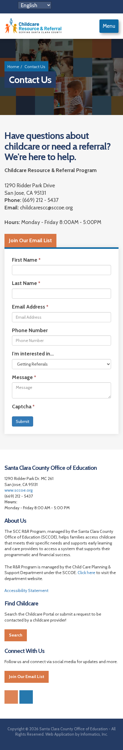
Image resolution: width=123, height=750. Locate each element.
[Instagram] (26, 697)
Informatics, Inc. (94, 734)
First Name (24, 260)
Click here (86, 572)
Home (13, 66)
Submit (22, 421)
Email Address (28, 306)
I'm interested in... (33, 353)
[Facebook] (11, 697)
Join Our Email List (30, 240)
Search (15, 635)
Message (22, 377)
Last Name (24, 283)
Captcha (21, 406)
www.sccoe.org (18, 490)
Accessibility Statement (26, 590)
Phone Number (30, 330)
